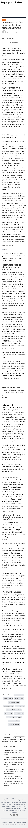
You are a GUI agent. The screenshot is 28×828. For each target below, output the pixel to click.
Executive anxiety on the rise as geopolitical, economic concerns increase (14, 783)
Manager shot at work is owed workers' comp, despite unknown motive (14, 752)
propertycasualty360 (13, 32)
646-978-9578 (12, 806)
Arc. (11, 822)
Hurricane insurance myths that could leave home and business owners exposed (14, 771)
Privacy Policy (11, 824)
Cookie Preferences (20, 824)
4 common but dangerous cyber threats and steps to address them (13, 354)
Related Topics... (8, 695)
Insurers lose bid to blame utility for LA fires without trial (13, 777)
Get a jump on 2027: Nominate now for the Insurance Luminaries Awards (14, 764)
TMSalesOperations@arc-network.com (12, 739)
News (4, 20)
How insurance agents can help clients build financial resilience (14, 758)
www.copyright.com (19, 735)
